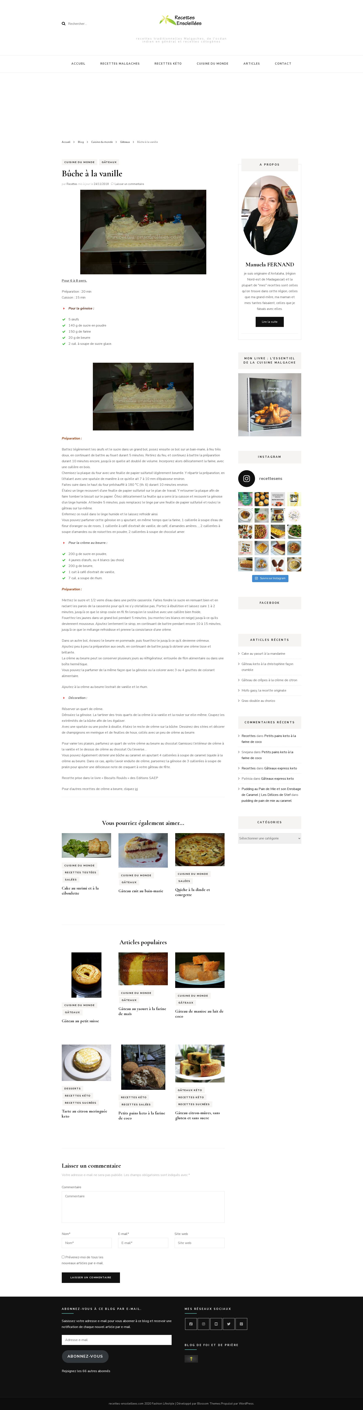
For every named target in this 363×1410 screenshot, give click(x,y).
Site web (181, 1234)
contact (283, 64)
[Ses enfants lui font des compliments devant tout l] (278, 499)
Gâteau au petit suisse (80, 1021)
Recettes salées (136, 1104)
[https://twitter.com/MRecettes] (229, 1324)
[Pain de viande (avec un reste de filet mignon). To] (245, 564)
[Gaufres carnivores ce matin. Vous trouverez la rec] (262, 548)
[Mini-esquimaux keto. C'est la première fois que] (278, 564)
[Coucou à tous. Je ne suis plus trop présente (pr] (245, 532)
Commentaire (71, 1187)
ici (136, 789)
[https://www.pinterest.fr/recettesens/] (241, 1324)
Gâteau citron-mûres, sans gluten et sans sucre (197, 1115)
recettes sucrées (80, 1103)
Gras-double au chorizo (258, 700)
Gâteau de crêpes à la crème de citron (269, 680)
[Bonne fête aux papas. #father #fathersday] (245, 499)
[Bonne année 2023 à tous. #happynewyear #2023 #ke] (294, 515)
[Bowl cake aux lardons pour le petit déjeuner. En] (294, 564)
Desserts (72, 1088)
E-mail (123, 1234)
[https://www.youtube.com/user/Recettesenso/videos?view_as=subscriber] (216, 1324)
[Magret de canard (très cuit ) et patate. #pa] (245, 515)
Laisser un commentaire (129, 184)
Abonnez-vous (85, 1356)
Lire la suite (270, 322)
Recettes (72, 184)
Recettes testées (80, 872)
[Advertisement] (181, 104)
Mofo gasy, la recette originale (264, 690)
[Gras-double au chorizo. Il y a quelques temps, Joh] (262, 532)
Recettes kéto (168, 64)
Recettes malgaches (120, 64)
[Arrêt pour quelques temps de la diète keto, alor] (262, 515)
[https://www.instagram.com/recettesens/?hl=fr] (203, 1324)
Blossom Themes (208, 1404)
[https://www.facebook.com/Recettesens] (191, 1324)
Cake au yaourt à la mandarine (263, 653)
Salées (71, 879)
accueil (78, 64)
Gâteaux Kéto (190, 1090)
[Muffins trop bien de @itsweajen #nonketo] (262, 499)
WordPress (246, 1404)
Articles (251, 64)
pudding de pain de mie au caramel (267, 800)
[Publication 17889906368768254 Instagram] (294, 499)
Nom (66, 1234)
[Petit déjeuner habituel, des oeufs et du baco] (262, 564)
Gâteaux (109, 162)
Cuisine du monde (213, 64)
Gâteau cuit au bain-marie (140, 891)
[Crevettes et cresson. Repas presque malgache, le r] (294, 548)
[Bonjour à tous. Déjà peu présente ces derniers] (245, 548)
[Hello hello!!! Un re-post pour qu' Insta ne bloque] (294, 532)
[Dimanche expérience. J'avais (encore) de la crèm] (278, 548)
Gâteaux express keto (280, 768)
